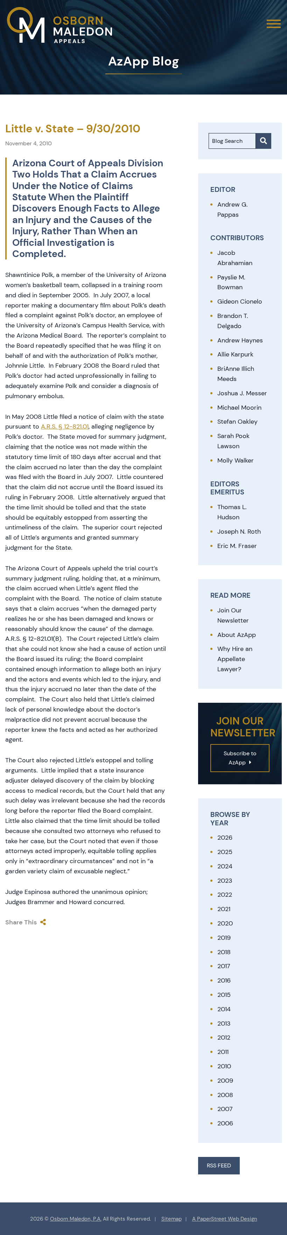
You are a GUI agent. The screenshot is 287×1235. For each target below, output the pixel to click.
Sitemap (171, 1218)
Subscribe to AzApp (240, 758)
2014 (224, 1009)
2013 (224, 1023)
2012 (223, 1037)
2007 (225, 1109)
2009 (225, 1080)
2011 (223, 1052)
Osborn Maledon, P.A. (76, 1218)
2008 (225, 1095)
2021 (223, 909)
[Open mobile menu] (273, 23)
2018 (224, 952)
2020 (225, 923)
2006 (225, 1123)
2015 (224, 995)
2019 (224, 938)
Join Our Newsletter (233, 615)
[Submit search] (263, 141)
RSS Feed (219, 1165)
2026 (224, 837)
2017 (223, 966)
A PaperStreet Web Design (224, 1218)
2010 (224, 1066)
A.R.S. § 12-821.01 (65, 426)
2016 (224, 980)
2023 (224, 880)
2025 (224, 852)
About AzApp (236, 635)
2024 (224, 866)
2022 (224, 894)
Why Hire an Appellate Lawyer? (234, 659)
